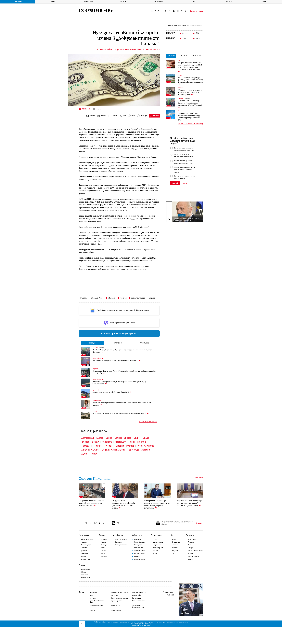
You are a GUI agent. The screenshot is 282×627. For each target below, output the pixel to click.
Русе (139, 446)
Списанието (84, 575)
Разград (130, 446)
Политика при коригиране (119, 598)
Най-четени (118, 343)
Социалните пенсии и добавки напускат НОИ (111, 392)
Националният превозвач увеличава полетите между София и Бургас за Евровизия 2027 (189, 116)
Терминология (85, 569)
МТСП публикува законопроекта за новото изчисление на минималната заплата (122, 404)
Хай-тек (155, 551)
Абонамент (114, 595)
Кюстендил (120, 442)
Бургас (99, 438)
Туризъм (83, 556)
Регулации (104, 556)
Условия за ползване (138, 601)
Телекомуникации (158, 542)
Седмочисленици (138, 298)
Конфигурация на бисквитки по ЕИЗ (138, 606)
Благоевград (87, 438)
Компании (104, 539)
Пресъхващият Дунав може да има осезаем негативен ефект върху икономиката (119, 383)
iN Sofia (190, 553)
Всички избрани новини (148, 422)
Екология (137, 556)
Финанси (104, 551)
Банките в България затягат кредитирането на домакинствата (120, 413)
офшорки (111, 298)
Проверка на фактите (139, 592)
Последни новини (196, 11)
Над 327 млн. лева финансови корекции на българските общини (187, 219)
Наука (174, 539)
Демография (138, 545)
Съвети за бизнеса (121, 539)
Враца (146, 438)
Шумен (84, 454)
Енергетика (84, 548)
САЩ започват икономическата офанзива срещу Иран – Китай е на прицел (123, 504)
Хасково (145, 450)
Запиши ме (199, 523)
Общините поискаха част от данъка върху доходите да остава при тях (190, 92)
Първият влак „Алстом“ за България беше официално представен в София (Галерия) (122, 351)
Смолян (95, 450)
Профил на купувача (96, 605)
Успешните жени (193, 556)
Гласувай (175, 183)
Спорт (173, 553)
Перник (98, 446)
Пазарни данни (86, 578)
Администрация (139, 559)
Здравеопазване (139, 551)
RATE (189, 545)
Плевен (108, 446)
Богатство (175, 545)
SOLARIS (190, 559)
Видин (137, 438)
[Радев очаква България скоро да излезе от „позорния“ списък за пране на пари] (190, 490)
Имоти (103, 553)
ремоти (123, 298)
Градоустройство (139, 553)
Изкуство (175, 551)
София (105, 450)
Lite (194, 2)
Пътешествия (176, 542)
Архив (185, 183)
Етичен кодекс (136, 598)
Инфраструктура (86, 545)
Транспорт (84, 551)
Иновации (104, 545)
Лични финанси (139, 542)
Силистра (149, 446)
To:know (83, 572)
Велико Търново (123, 438)
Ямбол (94, 454)
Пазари (103, 548)
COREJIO (190, 548)
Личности (175, 548)
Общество (123, 2)
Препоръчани (144, 343)
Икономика (18, 2)
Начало (169, 25)
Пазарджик (86, 446)
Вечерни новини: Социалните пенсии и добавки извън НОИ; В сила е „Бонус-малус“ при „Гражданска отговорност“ (190, 66)
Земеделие (84, 553)
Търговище (133, 450)
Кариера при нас (116, 601)
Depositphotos (146, 625)
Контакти (93, 598)
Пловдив (119, 446)
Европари (181, 215)
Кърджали (107, 442)
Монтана (141, 442)
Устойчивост (88, 2)
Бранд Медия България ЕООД (97, 602)
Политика (185, 25)
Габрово (85, 442)
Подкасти (191, 542)
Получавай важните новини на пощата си (177, 522)
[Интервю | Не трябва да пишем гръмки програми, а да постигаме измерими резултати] (157, 490)
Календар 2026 (192, 539)
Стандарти (118, 542)
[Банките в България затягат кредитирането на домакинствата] (85, 414)
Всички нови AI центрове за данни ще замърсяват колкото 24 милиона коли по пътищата (190, 80)
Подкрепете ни (115, 605)
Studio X (147, 624)
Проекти (229, 2)
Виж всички (199, 477)
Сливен (85, 450)
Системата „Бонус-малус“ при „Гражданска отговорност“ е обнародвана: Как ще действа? (124, 372)
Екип (91, 595)
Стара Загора (118, 450)
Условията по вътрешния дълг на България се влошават (115, 360)
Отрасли (103, 542)
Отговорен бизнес (121, 545)
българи (83, 298)
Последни (92, 343)
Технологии (158, 2)
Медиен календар (116, 610)
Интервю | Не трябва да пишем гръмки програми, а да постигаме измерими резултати (157, 504)
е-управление (157, 545)
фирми (152, 298)
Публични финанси (87, 539)
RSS (118, 523)
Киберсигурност (158, 548)
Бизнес (52, 2)
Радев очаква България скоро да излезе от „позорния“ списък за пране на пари (189, 503)
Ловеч (132, 442)
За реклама (93, 592)
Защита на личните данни (119, 592)
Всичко (264, 2)
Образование (138, 548)
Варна (109, 438)
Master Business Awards (195, 551)
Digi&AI (155, 539)
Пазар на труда (85, 559)
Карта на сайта (137, 595)
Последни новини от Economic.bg (190, 123)
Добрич (95, 442)
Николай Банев (97, 298)
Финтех (155, 553)
